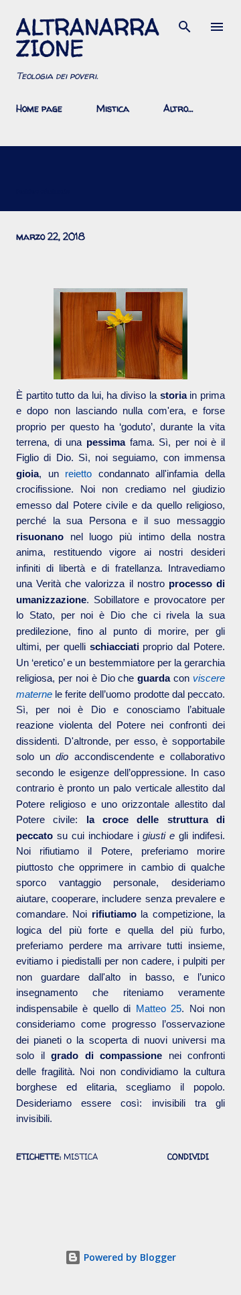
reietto (78, 474)
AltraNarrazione (87, 37)
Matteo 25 (158, 1008)
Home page (39, 108)
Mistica (112, 108)
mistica (81, 1156)
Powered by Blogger (128, 1257)
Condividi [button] (188, 1156)
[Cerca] (185, 24)
